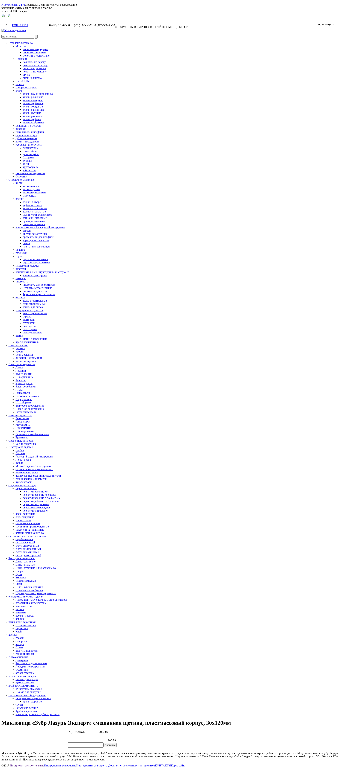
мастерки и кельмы (27, 265)
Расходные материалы (21, 558)
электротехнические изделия (25, 596)
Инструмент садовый (21, 446)
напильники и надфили (30, 131)
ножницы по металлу (28, 125)
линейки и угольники (29, 357)
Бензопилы (22, 418)
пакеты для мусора (27, 679)
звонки (20, 609)
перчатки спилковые (35, 510)
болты (19, 647)
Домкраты (22, 660)
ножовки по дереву (34, 61)
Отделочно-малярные (21, 179)
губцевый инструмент (29, 144)
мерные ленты (24, 354)
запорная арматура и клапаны (33, 698)
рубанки (21, 128)
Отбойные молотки (27, 396)
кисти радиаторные (34, 192)
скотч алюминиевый (28, 551)
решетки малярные (34, 224)
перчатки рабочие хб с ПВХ (39, 494)
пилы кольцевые (33, 77)
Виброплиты (23, 427)
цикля (26, 243)
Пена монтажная (26, 625)
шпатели (21, 268)
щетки (19, 335)
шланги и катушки (27, 472)
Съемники (22, 669)
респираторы (23, 520)
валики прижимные (35, 208)
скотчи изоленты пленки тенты (27, 536)
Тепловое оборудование (30, 405)
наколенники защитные (30, 529)
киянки (20, 84)
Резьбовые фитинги (27, 707)
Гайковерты (23, 392)
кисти (19, 182)
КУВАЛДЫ (23, 81)
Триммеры (22, 437)
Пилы (19, 389)
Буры (19, 574)
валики (20, 198)
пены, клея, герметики (22, 621)
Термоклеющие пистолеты (39, 294)
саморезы (21, 641)
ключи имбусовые (33, 122)
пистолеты (22, 281)
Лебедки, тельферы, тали (31, 666)
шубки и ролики (32, 205)
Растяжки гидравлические (31, 663)
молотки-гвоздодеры (35, 49)
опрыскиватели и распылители (34, 469)
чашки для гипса (33, 306)
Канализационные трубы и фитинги (38, 714)
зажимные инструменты (30, 173)
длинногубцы (31, 154)
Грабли (20, 450)
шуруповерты (24, 373)
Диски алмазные (25, 561)
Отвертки (21, 176)
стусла (26, 74)
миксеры (21, 278)
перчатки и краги (26, 488)
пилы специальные (34, 68)
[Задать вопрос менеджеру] (3, 16)
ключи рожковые (33, 96)
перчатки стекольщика (36, 507)
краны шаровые (32, 701)
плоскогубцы (30, 147)
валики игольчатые (34, 211)
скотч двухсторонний (28, 555)
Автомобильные (18, 656)
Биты (19, 583)
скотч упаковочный (27, 545)
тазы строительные (34, 303)
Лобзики (21, 370)
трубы (19, 704)
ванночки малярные (35, 217)
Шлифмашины (24, 376)
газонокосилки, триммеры (31, 478)
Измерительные (18, 345)
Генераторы (23, 421)
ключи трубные (32, 119)
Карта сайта (178, 765)
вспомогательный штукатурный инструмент (42, 271)
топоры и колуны (26, 87)
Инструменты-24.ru (13, 4)
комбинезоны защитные (30, 532)
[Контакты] (9, 16)
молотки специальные (36, 55)
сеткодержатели (32, 332)
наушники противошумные (32, 526)
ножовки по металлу (35, 65)
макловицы (29, 195)
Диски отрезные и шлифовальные (36, 567)
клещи (26, 163)
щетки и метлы (25, 682)
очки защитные (25, 516)
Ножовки (21, 58)
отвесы (27, 230)
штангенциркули (26, 361)
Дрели (19, 367)
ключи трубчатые (33, 103)
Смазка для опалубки (28, 691)
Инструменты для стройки (92, 765)
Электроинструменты (21, 364)
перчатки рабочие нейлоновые (41, 501)
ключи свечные (32, 112)
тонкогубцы (30, 151)
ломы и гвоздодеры (27, 141)
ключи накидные (33, 100)
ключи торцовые (33, 106)
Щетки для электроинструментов (36, 593)
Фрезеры (21, 380)
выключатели (24, 606)
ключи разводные (33, 116)
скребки (27, 316)
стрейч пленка (24, 539)
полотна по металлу (35, 71)
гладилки (21, 252)
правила (20, 249)
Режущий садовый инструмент (34, 456)
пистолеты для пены (35, 291)
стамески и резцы (26, 135)
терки (19, 256)
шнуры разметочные (35, 233)
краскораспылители (27, 341)
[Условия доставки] (13, 30)
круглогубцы (30, 166)
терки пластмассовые (35, 259)
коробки (20, 618)
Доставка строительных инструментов (131, 765)
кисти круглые (31, 189)
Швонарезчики (25, 431)
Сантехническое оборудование (27, 695)
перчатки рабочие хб (35, 491)
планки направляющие (36, 246)
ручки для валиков (34, 221)
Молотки (21, 46)
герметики (22, 628)
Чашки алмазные (26, 580)
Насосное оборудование (30, 408)
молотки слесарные (34, 52)
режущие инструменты (29, 310)
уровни (20, 351)
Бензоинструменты (20, 415)
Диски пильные (25, 564)
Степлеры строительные (37, 287)
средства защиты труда (22, 485)
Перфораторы (24, 399)
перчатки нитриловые (36, 504)
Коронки (21, 577)
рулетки (20, 348)
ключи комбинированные (38, 93)
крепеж (12, 634)
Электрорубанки (26, 386)
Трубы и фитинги (26, 711)
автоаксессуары (25, 672)
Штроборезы (23, 402)
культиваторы (24, 481)
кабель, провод (25, 615)
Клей (19, 631)
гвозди (20, 637)
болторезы (29, 319)
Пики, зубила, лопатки (29, 586)
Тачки (19, 462)
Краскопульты (24, 383)
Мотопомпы (23, 424)
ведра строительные (35, 300)
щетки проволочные (35, 338)
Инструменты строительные (27, 765)
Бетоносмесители (26, 411)
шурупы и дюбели (27, 650)
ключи (19, 90)
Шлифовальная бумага (29, 590)
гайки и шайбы (25, 653)
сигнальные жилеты (28, 523)
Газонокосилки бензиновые (32, 434)
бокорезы (28, 157)
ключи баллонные (33, 109)
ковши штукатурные (35, 275)
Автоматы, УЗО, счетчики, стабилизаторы (41, 599)
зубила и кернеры (26, 138)
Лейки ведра (23, 459)
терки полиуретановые (36, 262)
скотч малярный (25, 542)
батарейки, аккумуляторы (31, 602)
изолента (21, 612)
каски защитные (25, 513)
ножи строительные (35, 313)
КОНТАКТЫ (20, 25)
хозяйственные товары (22, 676)
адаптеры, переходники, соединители (38, 475)
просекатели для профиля (38, 236)
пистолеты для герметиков (39, 284)
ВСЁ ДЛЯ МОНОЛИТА (23, 685)
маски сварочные (26, 443)
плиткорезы (30, 329)
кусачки (27, 160)
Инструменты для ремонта (60, 765)
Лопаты (20, 453)
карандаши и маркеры (36, 240)
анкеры (20, 644)
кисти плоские (31, 186)
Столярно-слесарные (21, 42)
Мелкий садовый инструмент (33, 466)
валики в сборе (32, 201)
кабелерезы (29, 170)
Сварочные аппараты (21, 440)
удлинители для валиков (37, 214)
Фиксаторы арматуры (29, 688)
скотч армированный (28, 548)
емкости (20, 297)
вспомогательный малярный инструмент (40, 227)
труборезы (29, 322)
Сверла (20, 571)
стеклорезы (29, 326)
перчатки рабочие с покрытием (41, 497)
